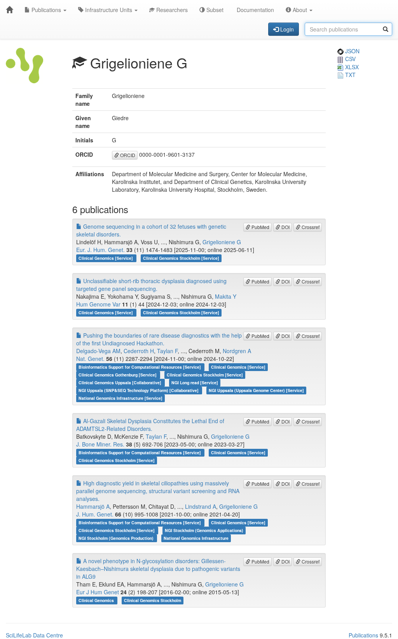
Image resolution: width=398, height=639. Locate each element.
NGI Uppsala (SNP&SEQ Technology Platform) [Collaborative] (139, 390)
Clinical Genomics (97, 600)
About (300, 10)
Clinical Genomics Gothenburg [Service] (118, 375)
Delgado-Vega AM (98, 351)
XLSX (351, 67)
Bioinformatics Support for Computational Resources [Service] (140, 367)
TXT (350, 75)
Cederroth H (139, 351)
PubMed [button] (259, 227)
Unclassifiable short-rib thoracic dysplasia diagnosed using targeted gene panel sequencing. (151, 284)
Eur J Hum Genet (97, 592)
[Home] (9, 9)
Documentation (254, 10)
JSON (352, 51)
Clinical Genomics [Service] (106, 258)
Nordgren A (237, 351)
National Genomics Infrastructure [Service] (120, 398)
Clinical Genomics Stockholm (152, 600)
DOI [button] (285, 227)
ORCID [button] (127, 155)
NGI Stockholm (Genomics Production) (117, 538)
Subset (214, 10)
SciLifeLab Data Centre (34, 635)
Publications (46, 10)
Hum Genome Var (98, 304)
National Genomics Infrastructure (196, 538)
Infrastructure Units (109, 10)
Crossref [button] (309, 227)
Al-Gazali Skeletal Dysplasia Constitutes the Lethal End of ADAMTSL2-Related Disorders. (150, 424)
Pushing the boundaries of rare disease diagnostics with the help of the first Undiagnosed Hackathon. (159, 339)
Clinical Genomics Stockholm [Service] (181, 258)
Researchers (171, 10)
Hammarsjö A (93, 506)
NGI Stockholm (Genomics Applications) (204, 530)
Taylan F (167, 351)
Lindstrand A (200, 506)
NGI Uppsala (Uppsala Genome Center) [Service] (256, 390)
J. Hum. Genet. (94, 514)
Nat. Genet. (90, 358)
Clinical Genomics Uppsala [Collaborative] (120, 382)
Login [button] (286, 29)
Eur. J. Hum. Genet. (100, 250)
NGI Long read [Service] (194, 382)
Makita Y (225, 296)
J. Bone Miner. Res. (100, 444)
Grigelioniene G (221, 242)
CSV (350, 59)
